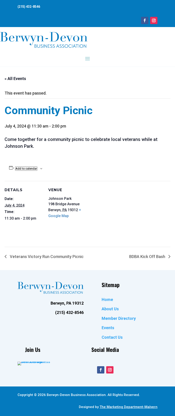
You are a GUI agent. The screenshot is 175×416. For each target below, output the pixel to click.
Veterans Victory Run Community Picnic (46, 256)
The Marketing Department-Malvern (128, 407)
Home (107, 299)
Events (108, 327)
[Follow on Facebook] (144, 20)
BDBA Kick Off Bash (147, 256)
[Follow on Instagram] (153, 20)
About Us (110, 308)
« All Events (15, 78)
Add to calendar (26, 168)
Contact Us (112, 337)
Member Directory (119, 318)
